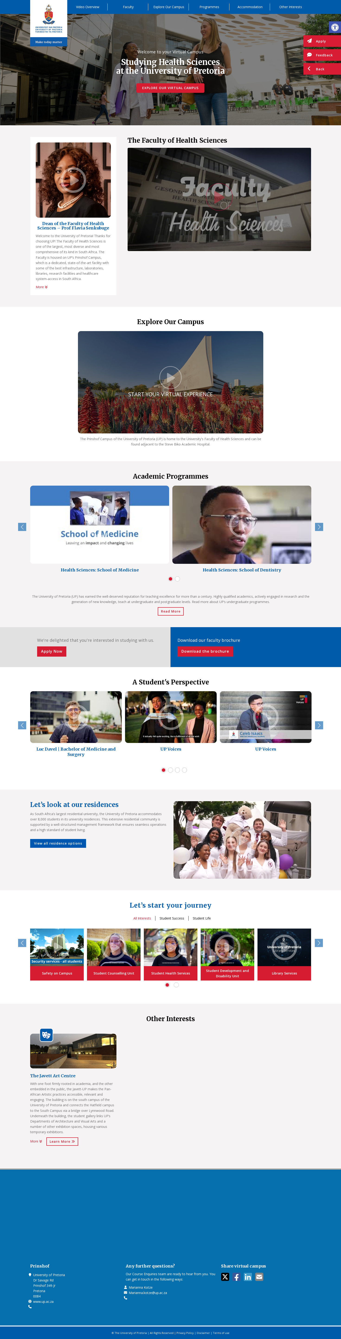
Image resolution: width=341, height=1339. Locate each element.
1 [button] (170, 578)
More (40, 287)
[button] (335, 27)
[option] (99, 530)
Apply (321, 41)
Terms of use (221, 1333)
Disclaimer (203, 1333)
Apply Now (51, 651)
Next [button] (319, 527)
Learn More (60, 1141)
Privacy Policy (185, 1333)
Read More (170, 611)
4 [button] (184, 770)
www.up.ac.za (43, 1301)
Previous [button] (22, 527)
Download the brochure (205, 651)
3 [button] (177, 770)
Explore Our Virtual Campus (170, 88)
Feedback (324, 55)
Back (320, 69)
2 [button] (177, 578)
